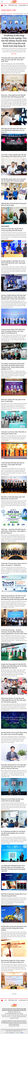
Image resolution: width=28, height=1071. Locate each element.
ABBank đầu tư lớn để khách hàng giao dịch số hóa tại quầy (13, 204)
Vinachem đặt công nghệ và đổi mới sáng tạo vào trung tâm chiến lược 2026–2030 (13, 59)
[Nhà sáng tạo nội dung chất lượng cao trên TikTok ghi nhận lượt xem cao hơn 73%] (14, 142)
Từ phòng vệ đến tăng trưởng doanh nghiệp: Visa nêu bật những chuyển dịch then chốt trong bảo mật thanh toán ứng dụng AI (14, 40)
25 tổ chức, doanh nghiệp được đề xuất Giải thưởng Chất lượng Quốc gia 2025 (13, 155)
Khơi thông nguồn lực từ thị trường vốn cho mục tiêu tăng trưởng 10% (12, 961)
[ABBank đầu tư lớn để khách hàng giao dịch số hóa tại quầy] (14, 215)
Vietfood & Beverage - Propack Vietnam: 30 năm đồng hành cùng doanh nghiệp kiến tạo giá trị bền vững (14, 631)
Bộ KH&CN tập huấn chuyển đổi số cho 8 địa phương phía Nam (13, 895)
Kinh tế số (9, 13)
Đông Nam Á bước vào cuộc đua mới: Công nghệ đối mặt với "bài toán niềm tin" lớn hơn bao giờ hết (13, 700)
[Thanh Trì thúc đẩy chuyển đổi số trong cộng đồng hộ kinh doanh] (14, 248)
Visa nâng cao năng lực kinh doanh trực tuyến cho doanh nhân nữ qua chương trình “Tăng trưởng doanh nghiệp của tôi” (12, 366)
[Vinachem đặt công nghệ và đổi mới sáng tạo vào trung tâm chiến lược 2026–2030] (14, 82)
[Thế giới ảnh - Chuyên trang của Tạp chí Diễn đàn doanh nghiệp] (14, 1)
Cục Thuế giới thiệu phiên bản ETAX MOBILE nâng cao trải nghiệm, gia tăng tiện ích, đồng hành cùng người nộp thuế (13, 868)
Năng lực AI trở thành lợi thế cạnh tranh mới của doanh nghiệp (12, 800)
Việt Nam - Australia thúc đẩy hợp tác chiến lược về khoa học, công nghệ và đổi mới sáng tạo (13, 531)
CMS (12, 1032)
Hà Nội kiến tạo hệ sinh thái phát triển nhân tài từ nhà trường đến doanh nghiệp (14, 928)
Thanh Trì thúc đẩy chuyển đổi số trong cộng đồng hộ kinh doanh (12, 229)
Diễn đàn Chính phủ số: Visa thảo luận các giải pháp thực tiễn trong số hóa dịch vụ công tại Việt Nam (13, 766)
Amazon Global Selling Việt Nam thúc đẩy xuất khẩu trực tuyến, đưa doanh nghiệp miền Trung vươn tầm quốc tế (13, 297)
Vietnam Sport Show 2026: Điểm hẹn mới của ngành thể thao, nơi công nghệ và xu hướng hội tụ (13, 331)
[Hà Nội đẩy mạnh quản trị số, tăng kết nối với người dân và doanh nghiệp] (14, 191)
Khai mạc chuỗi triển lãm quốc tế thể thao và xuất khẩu (13, 400)
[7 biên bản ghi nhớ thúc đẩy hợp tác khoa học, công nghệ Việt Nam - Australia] (14, 484)
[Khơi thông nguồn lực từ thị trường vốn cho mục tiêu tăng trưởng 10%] (14, 980)
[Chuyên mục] (2, 2)
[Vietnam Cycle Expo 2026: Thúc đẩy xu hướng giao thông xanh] (14, 450)
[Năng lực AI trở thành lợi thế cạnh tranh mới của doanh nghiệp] (14, 819)
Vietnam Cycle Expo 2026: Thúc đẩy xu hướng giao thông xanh (13, 432)
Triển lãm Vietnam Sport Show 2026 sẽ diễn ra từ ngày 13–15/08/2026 (14, 564)
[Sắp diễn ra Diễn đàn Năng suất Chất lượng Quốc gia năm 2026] (14, 517)
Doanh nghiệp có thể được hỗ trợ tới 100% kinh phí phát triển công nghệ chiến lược (13, 262)
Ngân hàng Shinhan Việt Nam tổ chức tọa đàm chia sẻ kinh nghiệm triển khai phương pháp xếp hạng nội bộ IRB (14, 597)
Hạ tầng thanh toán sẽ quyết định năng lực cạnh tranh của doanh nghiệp (14, 733)
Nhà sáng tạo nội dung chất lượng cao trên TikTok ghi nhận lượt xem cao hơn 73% (13, 130)
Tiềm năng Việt (12, 5)
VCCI (5, 5)
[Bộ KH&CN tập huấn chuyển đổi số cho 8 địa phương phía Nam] (14, 914)
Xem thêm (14, 993)
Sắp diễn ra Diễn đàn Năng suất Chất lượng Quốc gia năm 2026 (13, 498)
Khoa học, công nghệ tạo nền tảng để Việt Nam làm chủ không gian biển (13, 96)
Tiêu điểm (3, 13)
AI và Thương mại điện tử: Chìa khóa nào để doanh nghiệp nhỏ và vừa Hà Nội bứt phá (13, 833)
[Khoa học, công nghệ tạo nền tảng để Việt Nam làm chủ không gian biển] (14, 116)
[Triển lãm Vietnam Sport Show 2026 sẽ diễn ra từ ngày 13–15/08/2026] (14, 583)
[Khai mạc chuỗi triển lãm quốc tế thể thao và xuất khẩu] (14, 419)
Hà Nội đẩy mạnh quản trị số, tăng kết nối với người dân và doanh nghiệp (13, 180)
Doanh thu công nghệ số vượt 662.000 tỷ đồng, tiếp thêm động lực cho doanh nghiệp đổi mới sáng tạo (14, 666)
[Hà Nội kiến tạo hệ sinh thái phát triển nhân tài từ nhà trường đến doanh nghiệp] (14, 948)
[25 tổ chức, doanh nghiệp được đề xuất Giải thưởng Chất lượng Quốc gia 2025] (14, 166)
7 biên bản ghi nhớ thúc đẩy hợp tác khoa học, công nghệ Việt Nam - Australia (12, 464)
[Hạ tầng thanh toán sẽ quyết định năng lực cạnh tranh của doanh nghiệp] (14, 752)
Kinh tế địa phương (18, 13)
